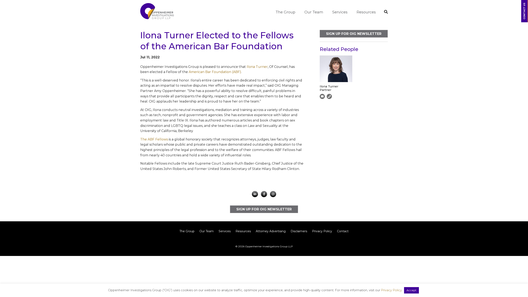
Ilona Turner (257, 67)
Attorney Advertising (271, 231)
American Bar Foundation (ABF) (215, 72)
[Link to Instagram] (273, 194)
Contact (343, 231)
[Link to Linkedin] (255, 194)
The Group (285, 12)
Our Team (313, 12)
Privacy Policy (322, 231)
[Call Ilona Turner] (329, 96)
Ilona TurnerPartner (329, 88)
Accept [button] (411, 290)
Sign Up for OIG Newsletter (353, 34)
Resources (366, 12)
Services (340, 12)
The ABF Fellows (154, 139)
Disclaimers (299, 231)
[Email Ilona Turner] (322, 96)
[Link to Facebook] (264, 194)
